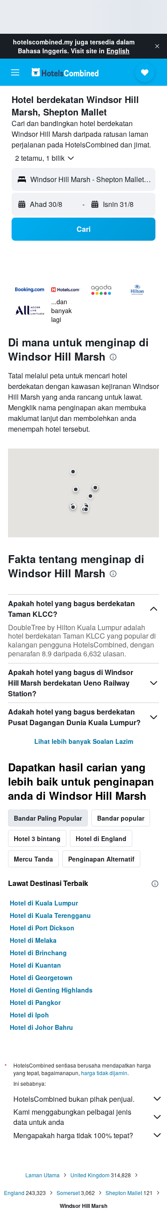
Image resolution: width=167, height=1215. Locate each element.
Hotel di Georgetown (41, 977)
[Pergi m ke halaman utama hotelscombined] (65, 72)
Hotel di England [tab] (101, 838)
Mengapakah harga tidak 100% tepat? (73, 1135)
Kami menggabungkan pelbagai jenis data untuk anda (72, 1117)
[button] (157, 46)
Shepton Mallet (124, 1192)
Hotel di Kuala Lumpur (44, 902)
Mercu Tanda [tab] (33, 858)
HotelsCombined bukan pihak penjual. (73, 1099)
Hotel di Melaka (33, 940)
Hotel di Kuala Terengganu (50, 915)
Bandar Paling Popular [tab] (48, 818)
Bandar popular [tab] (120, 818)
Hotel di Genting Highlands (51, 989)
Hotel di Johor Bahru (41, 1027)
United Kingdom (90, 1175)
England (14, 1192)
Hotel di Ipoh (29, 1014)
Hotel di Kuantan (35, 965)
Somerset (68, 1192)
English (118, 50)
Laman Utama (42, 1175)
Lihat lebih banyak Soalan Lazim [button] (83, 741)
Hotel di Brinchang (38, 952)
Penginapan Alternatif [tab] (101, 858)
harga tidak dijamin (104, 1072)
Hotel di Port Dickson (42, 927)
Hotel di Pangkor (35, 1002)
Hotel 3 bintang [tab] (37, 838)
